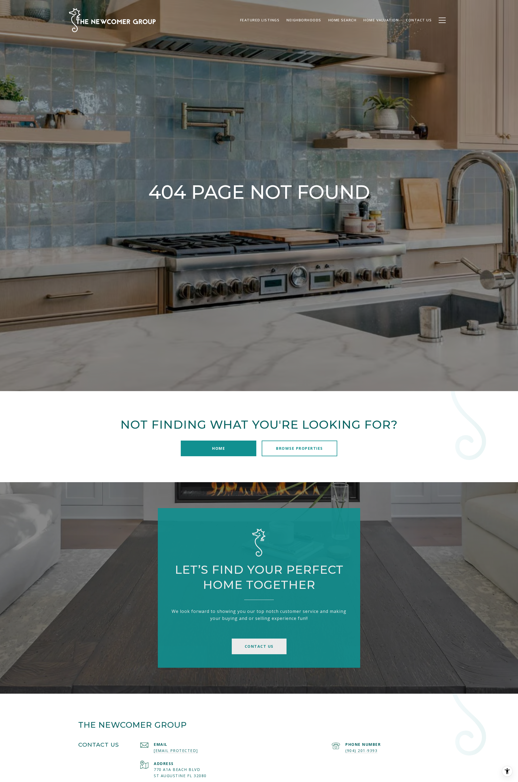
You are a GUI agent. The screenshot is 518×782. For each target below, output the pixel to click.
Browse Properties (299, 448)
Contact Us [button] (259, 646)
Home (218, 448)
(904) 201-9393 (361, 750)
